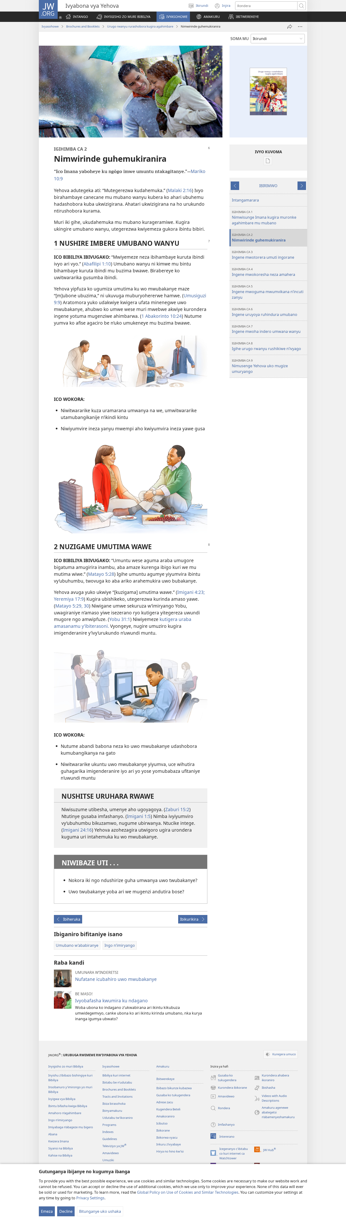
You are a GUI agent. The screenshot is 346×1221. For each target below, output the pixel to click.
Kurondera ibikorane (228, 1088)
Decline (65, 1211)
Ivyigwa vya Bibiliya (61, 1099)
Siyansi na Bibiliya (60, 1148)
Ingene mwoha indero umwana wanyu (266, 329)
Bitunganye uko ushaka (100, 1211)
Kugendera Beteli (168, 1109)
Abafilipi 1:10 (97, 264)
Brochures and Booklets (83, 26)
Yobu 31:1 (119, 619)
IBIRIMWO (268, 185)
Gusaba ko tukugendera (173, 1095)
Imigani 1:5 (139, 816)
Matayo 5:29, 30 (72, 606)
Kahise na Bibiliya (60, 1155)
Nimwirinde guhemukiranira (259, 238)
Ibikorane (163, 1130)
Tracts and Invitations (117, 1096)
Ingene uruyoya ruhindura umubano (264, 312)
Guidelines (109, 1139)
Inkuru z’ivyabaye (168, 1144)
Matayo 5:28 (101, 574)
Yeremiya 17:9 (69, 599)
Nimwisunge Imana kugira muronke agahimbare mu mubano (264, 218)
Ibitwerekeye (165, 1079)
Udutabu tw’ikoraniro (117, 1118)
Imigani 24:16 (77, 830)
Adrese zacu (164, 1102)
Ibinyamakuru (112, 1110)
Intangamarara (245, 200)
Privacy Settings (90, 1198)
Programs (109, 1125)
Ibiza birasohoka (113, 1103)
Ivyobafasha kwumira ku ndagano (111, 1000)
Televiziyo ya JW (114, 1146)
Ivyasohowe (50, 26)
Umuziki (108, 1160)
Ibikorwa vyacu (166, 1137)
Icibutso (162, 1123)
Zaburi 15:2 (177, 809)
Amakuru (162, 1066)
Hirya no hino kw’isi (170, 1151)
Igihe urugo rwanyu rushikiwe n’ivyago (266, 346)
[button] (123, 17)
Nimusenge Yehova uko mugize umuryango (260, 366)
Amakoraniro (165, 1116)
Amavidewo (110, 1153)
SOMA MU (239, 38)
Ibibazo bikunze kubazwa (174, 1088)
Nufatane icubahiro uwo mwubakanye (116, 979)
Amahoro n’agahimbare (64, 1113)
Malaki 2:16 (180, 190)
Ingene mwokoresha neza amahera (263, 272)
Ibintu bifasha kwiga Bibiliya (67, 1106)
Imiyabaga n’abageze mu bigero (70, 1127)
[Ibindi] (300, 26)
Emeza (47, 1211)
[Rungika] (290, 26)
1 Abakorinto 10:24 (161, 316)
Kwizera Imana (58, 1141)
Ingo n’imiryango (60, 1120)
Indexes (107, 1132)
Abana (52, 1134)
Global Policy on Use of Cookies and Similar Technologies (187, 1192)
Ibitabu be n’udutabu (117, 1082)
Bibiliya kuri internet (116, 1075)
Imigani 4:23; (191, 592)
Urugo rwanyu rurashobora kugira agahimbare (140, 26)
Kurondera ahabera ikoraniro (271, 1078)
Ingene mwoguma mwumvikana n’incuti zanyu (267, 292)
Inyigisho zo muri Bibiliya (65, 1066)
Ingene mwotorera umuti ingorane (263, 255)
